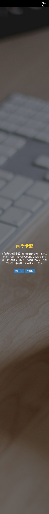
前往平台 (18, 271)
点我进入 (30, 271)
